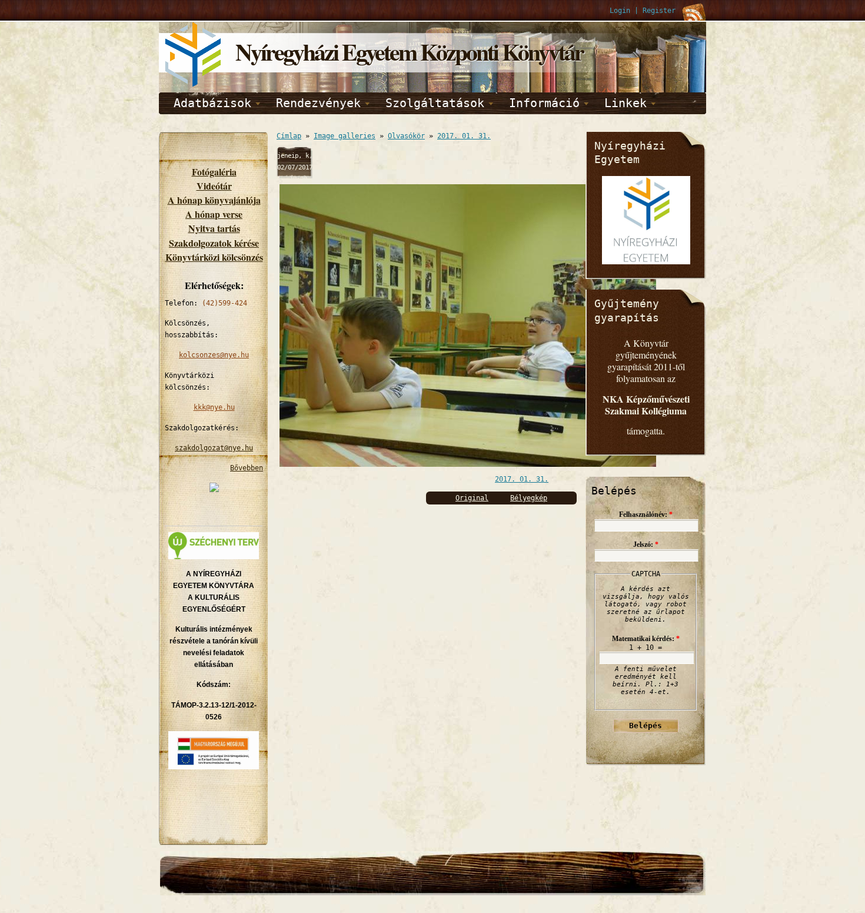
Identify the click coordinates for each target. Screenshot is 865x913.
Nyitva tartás (214, 228)
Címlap (289, 136)
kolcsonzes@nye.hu (214, 355)
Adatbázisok (212, 103)
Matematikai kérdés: (646, 639)
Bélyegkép (528, 498)
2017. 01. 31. (464, 136)
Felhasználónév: (646, 514)
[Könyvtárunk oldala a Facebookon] (214, 490)
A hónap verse (213, 214)
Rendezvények (318, 103)
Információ (544, 103)
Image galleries (344, 136)
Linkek (625, 103)
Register (659, 10)
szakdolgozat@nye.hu (214, 448)
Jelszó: (645, 544)
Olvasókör (406, 136)
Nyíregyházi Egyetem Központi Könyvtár (409, 51)
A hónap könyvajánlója (214, 200)
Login (620, 10)
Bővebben (246, 468)
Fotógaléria (214, 171)
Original (471, 498)
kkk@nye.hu (214, 407)
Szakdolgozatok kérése (214, 243)
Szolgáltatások (434, 103)
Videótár (214, 185)
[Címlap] (194, 85)
